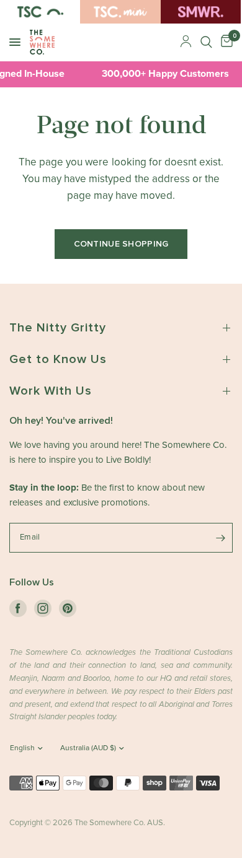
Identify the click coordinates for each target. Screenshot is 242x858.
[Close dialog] (219, 345)
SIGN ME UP (121, 537)
